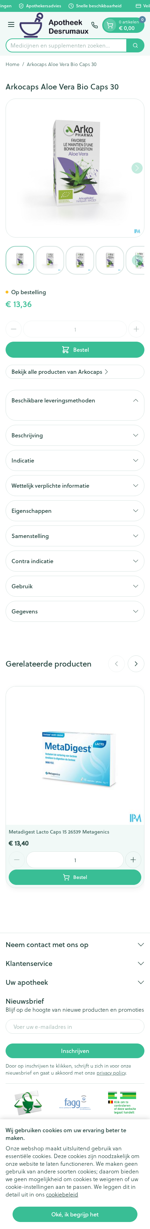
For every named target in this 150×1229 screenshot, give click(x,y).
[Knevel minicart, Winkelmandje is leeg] (110, 25)
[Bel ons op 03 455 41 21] (94, 25)
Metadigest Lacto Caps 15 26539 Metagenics (59, 831)
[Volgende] (137, 168)
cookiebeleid (62, 1194)
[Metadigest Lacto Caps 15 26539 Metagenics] (75, 755)
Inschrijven (75, 1051)
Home (13, 64)
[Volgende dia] (136, 663)
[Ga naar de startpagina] (54, 25)
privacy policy (111, 1072)
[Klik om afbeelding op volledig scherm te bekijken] (75, 168)
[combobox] (66, 45)
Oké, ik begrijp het (75, 1214)
